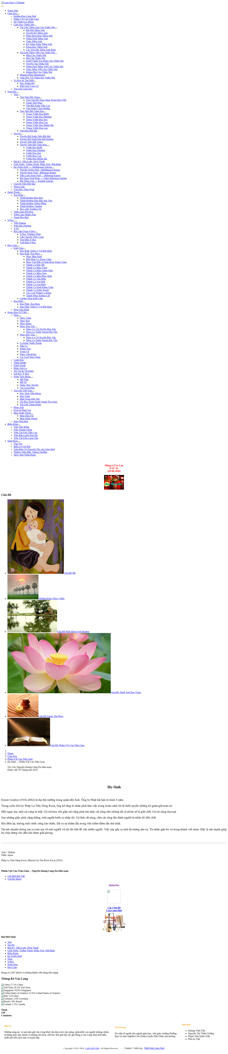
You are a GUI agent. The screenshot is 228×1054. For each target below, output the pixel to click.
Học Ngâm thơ (27, 83)
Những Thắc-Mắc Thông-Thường (30, 452)
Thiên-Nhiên (20, 362)
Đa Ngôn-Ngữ (14, 956)
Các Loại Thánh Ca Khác (38, 293)
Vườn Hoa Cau (33, 156)
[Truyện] (22, 134)
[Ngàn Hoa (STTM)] (28, 313)
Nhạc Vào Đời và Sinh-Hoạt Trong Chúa (46, 262)
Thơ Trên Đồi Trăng (30, 97)
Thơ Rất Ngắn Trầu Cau (38, 105)
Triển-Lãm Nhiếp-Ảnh (25, 214)
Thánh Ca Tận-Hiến (36, 279)
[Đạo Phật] (24, 302)
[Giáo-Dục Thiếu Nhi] (35, 25)
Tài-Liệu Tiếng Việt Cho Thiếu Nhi (37, 52)
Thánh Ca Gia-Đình (36, 284)
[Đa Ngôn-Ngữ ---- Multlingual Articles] (53, 167)
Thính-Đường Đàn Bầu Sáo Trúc (36, 200)
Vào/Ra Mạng (14, 879)
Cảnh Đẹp (19, 360)
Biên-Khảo (12, 424)
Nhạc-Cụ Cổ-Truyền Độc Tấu (41, 337)
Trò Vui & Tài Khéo (24, 371)
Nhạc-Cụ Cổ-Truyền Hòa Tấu (41, 329)
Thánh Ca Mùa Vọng (36, 267)
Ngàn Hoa (12, 964)
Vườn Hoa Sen (33, 153)
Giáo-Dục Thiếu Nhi (24, 24)
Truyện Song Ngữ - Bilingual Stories (38, 172)
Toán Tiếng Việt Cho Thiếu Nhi (41, 69)
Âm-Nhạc (18, 195)
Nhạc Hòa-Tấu (27, 326)
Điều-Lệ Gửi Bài (22, 446)
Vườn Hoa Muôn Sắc (36, 158)
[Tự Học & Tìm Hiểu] (35, 81)
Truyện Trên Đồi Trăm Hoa (33, 144)
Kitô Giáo (18, 248)
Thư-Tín (18, 443)
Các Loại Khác (27, 388)
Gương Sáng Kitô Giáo (31, 298)
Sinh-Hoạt (12, 441)
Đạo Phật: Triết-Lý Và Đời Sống (36, 306)
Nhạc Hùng (25, 323)
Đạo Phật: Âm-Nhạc (30, 304)
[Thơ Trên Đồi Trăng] (41, 98)
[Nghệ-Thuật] (20, 193)
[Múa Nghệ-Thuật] (32, 413)
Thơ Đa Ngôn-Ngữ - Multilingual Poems (40, 170)
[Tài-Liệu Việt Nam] (33, 391)
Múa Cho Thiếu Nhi (36, 55)
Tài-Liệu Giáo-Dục (23, 89)
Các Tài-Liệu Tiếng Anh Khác (41, 49)
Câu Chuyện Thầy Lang (32, 237)
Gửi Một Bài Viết (16, 876)
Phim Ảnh (19, 407)
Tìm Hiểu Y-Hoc (28, 239)
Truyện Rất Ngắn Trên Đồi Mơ (35, 136)
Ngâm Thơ (25, 348)
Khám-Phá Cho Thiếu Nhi (39, 72)
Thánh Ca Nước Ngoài (37, 290)
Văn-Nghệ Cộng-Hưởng (38, 108)
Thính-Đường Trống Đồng (33, 203)
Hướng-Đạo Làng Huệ (25, 16)
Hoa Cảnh (25, 396)
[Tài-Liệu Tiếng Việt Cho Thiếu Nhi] (56, 53)
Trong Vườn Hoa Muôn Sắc (40, 125)
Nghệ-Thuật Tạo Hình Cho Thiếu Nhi (45, 61)
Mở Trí (23, 382)
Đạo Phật (18, 301)
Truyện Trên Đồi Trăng (31, 142)
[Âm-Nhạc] (24, 195)
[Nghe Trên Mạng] (32, 377)
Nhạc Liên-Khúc (28, 354)
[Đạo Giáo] (18, 246)
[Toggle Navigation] (2, 6)
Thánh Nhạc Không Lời (38, 295)
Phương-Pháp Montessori (32, 75)
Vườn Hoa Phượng (35, 150)
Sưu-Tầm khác (21, 421)
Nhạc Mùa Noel (34, 256)
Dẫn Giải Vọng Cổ (29, 86)
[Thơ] (19, 95)
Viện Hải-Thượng (22, 225)
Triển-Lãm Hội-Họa (23, 211)
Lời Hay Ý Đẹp (21, 374)
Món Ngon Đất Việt (30, 399)
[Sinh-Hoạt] (19, 441)
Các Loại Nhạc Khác (30, 357)
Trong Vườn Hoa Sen (36, 119)
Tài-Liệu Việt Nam (23, 390)
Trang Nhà (12, 10)
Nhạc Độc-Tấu (27, 334)
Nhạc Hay (25, 320)
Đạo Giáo (12, 245)
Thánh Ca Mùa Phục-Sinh (39, 276)
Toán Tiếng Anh (34, 41)
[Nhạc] (20, 316)
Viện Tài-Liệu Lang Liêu (26, 438)
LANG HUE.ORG (92, 1048)
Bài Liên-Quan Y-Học (24, 231)
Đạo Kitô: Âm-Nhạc (30, 253)
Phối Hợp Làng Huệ (154, 1048)
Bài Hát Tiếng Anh (35, 30)
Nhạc (16, 315)
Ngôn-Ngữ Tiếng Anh (37, 38)
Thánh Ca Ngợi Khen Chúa (39, 287)
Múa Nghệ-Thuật (22, 413)
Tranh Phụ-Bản (21, 217)
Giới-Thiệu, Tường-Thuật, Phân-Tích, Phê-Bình (37, 164)
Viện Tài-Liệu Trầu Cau (25, 432)
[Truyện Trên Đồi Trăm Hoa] (48, 145)
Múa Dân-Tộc (27, 415)
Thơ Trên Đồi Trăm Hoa (32, 111)
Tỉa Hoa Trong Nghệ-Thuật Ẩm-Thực (38, 401)
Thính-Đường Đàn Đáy (31, 198)
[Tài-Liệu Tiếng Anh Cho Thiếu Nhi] (56, 28)
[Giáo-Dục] (18, 14)
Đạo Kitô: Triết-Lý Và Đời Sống (36, 251)
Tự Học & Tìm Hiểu (24, 80)
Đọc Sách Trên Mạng (30, 393)
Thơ (16, 94)
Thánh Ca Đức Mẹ (35, 265)
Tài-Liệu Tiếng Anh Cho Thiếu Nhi (37, 27)
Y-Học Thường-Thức (30, 234)
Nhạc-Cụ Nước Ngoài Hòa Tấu (41, 332)
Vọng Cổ (24, 351)
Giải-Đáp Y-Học (28, 242)
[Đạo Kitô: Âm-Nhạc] (41, 254)
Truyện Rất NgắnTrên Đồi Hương (36, 139)
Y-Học (11, 220)
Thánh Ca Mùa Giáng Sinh (39, 270)
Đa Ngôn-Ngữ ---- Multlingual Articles (33, 167)
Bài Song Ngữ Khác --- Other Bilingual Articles (43, 178)
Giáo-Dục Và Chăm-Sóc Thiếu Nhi (37, 77)
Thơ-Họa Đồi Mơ (28, 130)
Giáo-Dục (12, 13)
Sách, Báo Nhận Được (25, 455)
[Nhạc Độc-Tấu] (36, 335)
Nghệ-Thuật (13, 192)
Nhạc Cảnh (25, 318)
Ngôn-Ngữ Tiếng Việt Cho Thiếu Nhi (44, 66)
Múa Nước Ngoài (28, 418)
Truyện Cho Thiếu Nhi (37, 63)
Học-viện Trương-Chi (30, 209)
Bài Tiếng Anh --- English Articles (36, 181)
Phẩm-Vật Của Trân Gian (26, 19)
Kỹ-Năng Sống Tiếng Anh (39, 44)
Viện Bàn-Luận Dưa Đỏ (26, 435)
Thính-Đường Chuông (31, 206)
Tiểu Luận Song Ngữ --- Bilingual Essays (40, 175)
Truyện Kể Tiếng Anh (37, 33)
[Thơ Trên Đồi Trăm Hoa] (45, 112)
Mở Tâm (24, 379)
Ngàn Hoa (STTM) (17, 312)
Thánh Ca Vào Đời (35, 281)
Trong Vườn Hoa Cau (37, 122)
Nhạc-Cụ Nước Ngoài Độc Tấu (41, 340)
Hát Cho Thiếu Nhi (35, 58)
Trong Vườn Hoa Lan (37, 128)
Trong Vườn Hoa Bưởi (37, 114)
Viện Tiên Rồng (21, 427)
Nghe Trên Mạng (22, 376)
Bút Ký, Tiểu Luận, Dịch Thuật (29, 161)
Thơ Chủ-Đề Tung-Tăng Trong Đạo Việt (46, 100)
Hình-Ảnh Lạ (20, 368)
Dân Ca (23, 346)
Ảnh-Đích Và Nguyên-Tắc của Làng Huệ (34, 449)
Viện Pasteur (20, 223)
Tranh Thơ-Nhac (34, 103)
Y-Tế (16, 228)
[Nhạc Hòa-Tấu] (36, 327)
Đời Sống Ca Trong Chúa (38, 259)
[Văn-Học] (18, 92)
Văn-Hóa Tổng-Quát (24, 189)
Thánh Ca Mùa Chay (36, 273)
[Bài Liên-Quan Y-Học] (36, 232)
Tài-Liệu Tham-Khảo (30, 404)
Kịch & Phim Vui (22, 410)
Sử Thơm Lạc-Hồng (24, 21)
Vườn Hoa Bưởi (34, 147)
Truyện (17, 133)
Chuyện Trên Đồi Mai (24, 184)
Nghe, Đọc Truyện (29, 385)
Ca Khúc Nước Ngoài (31, 343)
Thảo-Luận (19, 186)
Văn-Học (12, 91)
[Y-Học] (16, 221)
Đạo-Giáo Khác (21, 309)
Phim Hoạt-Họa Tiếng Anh (39, 35)
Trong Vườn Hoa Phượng (38, 116)
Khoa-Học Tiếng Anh (36, 47)
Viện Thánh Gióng (23, 429)
